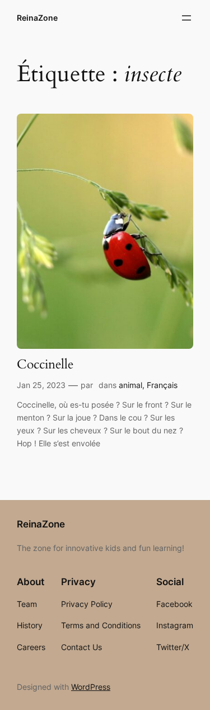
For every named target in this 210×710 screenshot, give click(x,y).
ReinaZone (37, 17)
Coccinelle (45, 364)
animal (130, 385)
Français (162, 385)
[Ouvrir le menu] (186, 18)
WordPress (90, 687)
